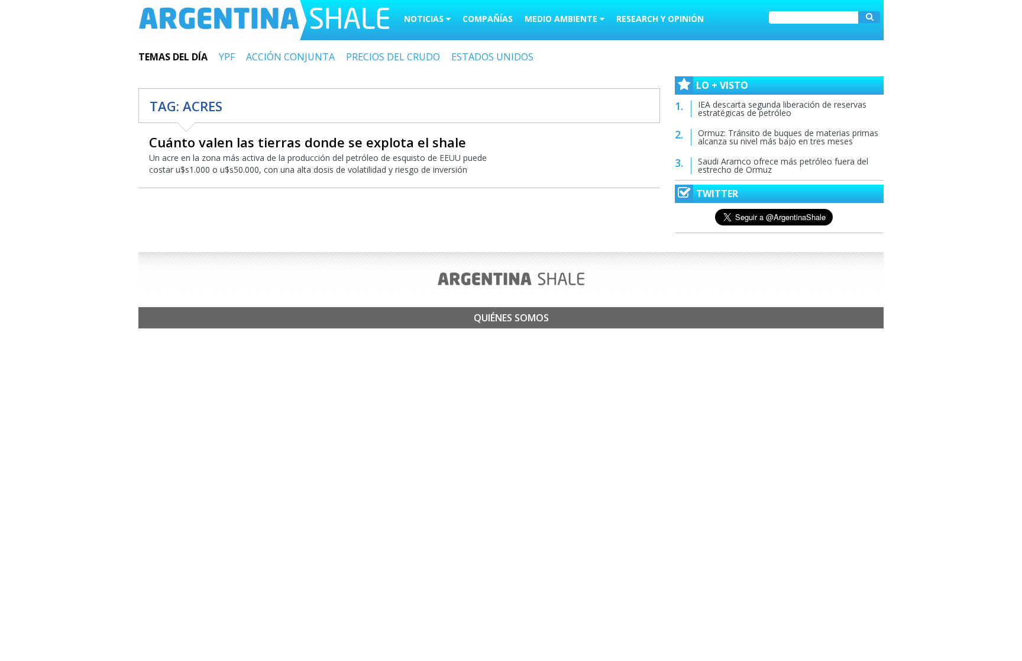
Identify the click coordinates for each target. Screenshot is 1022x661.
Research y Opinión (660, 18)
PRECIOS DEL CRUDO (393, 56)
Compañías (488, 18)
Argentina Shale (264, 20)
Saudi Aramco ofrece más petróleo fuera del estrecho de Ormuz (783, 165)
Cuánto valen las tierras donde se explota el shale (307, 142)
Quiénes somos (511, 317)
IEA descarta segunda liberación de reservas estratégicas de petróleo (782, 108)
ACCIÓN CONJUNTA (290, 56)
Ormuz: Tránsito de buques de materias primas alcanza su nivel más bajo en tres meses (788, 137)
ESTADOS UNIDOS (492, 56)
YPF (227, 56)
